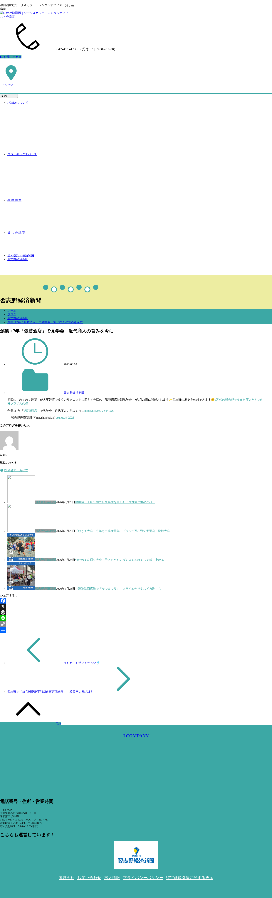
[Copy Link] (136, 624)
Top (58, 723)
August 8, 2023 (65, 417)
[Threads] (136, 612)
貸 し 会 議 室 (16, 232)
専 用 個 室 (14, 200)
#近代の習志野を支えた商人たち (236, 399)
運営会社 (66, 877)
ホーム (11, 310)
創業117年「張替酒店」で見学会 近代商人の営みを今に (45, 322)
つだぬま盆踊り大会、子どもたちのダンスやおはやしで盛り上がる (119, 559)
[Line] (136, 618)
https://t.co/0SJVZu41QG (99, 410)
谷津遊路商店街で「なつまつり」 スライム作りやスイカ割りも (118, 588)
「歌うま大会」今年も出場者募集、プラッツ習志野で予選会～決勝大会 (122, 531)
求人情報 (112, 877)
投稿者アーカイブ (16, 470)
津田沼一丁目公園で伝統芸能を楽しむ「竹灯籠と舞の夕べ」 (115, 502)
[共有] (136, 630)
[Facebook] (136, 601)
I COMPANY (136, 735)
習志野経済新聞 (17, 259)
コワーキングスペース (22, 154)
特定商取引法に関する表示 (189, 877)
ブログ (11, 314)
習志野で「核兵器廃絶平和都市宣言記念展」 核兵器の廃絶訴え (50, 691)
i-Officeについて (17, 102)
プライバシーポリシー (143, 877)
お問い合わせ (12, 56)
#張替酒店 (30, 410)
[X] (136, 606)
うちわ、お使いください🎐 (82, 662)
